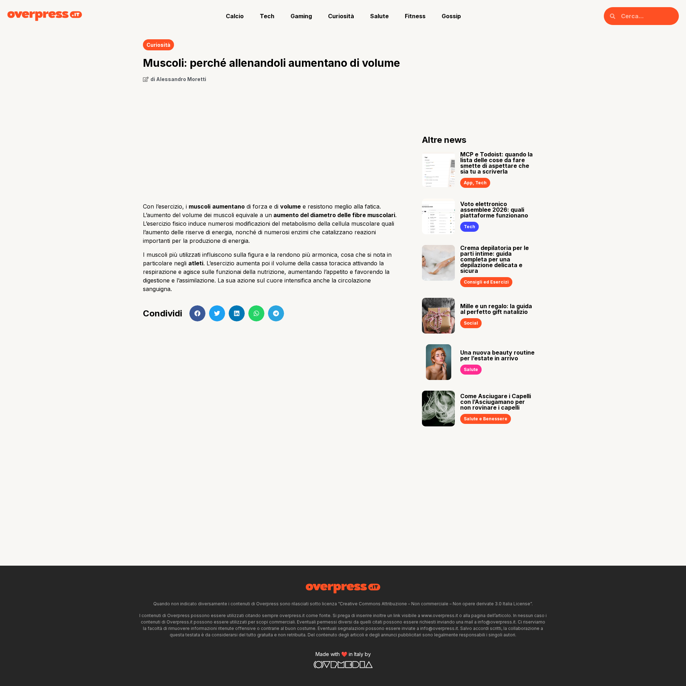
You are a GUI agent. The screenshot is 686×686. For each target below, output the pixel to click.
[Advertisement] (272, 140)
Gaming (301, 16)
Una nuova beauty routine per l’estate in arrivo (497, 355)
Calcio (235, 16)
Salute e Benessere (485, 418)
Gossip (451, 16)
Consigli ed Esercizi (486, 282)
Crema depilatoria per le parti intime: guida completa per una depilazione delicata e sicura (494, 259)
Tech (267, 16)
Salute (379, 16)
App (468, 182)
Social (471, 323)
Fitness (415, 16)
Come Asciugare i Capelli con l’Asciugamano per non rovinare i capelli (495, 401)
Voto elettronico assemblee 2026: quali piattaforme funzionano (494, 209)
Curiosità (341, 16)
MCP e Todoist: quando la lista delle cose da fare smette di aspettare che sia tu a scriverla (496, 163)
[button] (197, 313)
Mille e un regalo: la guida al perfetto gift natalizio (496, 308)
